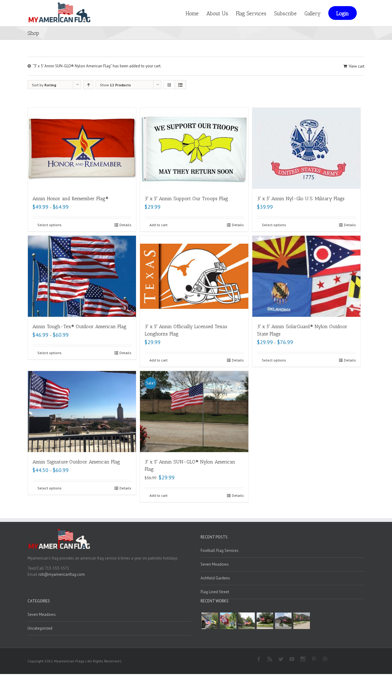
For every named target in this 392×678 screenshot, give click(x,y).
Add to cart (158, 225)
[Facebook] (258, 659)
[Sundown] (265, 621)
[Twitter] (280, 659)
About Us (217, 13)
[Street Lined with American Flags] (301, 621)
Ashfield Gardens (215, 578)
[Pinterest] (313, 659)
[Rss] (269, 659)
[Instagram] (302, 659)
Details (125, 225)
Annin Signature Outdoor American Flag (76, 462)
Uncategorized (40, 628)
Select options (49, 225)
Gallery (312, 13)
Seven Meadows (215, 564)
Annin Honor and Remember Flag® (70, 198)
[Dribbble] (324, 659)
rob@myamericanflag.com (61, 574)
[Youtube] (291, 659)
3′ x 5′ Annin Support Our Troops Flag (186, 198)
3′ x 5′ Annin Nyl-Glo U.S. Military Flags (301, 198)
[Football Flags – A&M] (228, 621)
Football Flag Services (220, 550)
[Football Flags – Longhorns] (246, 621)
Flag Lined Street (215, 591)
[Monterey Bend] (283, 621)
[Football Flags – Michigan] (210, 621)
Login (342, 13)
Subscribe (285, 13)
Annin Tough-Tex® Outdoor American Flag (79, 326)
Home (192, 13)
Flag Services (251, 13)
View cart (356, 66)
